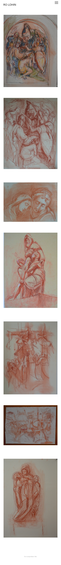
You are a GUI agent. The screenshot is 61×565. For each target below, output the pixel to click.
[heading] (10, 5)
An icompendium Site (30, 556)
